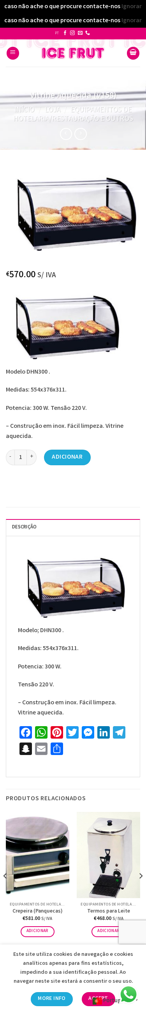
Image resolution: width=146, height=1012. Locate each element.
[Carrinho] (133, 53)
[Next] (140, 891)
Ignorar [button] (131, 6)
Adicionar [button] (37, 931)
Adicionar (67, 457)
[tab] (73, 527)
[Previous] (5, 891)
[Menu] (13, 53)
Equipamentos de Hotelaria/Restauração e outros (73, 115)
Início (24, 110)
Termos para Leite (108, 911)
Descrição (24, 527)
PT (57, 33)
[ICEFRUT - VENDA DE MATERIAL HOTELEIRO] (73, 53)
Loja (52, 110)
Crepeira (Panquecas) (37, 911)
